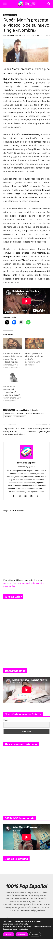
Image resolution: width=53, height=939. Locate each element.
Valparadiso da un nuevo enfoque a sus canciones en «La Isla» (14, 431)
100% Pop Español (14, 35)
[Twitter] (38, 496)
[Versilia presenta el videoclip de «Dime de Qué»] (34, 343)
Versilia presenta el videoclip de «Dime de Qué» (34, 356)
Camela (35, 410)
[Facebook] (14, 496)
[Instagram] (20, 496)
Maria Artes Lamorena (35, 413)
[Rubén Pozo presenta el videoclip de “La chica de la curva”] (12, 376)
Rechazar (21, 934)
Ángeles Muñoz (23, 410)
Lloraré (20, 413)
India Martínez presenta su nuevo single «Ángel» (38, 430)
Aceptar (9, 934)
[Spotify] (26, 496)
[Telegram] (32, 496)
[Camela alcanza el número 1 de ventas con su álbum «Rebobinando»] (12, 343)
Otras (14, 15)
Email (5, 720)
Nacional (7, 15)
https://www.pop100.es (26, 467)
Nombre (8, 417)
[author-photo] (26, 459)
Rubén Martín (19, 417)
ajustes (24, 929)
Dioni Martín (9, 413)
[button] (4, 4)
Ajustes (35, 934)
